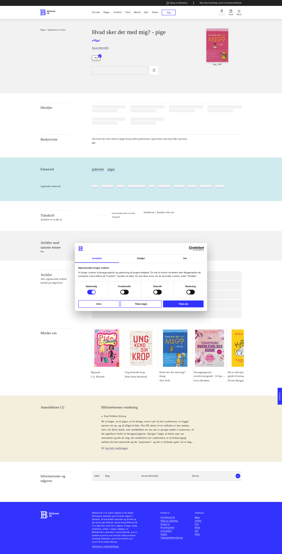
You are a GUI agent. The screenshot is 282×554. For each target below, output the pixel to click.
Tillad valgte (141, 304)
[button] (166, 476)
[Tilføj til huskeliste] (154, 70)
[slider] (217, 50)
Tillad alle (183, 304)
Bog (96, 58)
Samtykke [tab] (97, 258)
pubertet (98, 169)
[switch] (124, 292)
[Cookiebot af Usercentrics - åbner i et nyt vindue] (191, 248)
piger (111, 169)
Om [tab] (185, 258)
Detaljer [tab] (141, 258)
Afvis (98, 304)
